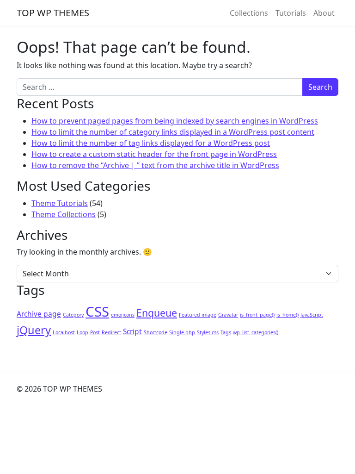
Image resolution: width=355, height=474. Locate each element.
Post (95, 332)
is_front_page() (257, 315)
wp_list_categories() (255, 332)
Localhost (64, 332)
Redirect (111, 332)
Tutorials (290, 13)
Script (132, 331)
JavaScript (311, 315)
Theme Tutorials (59, 203)
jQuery (34, 330)
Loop (82, 332)
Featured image (197, 315)
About (324, 13)
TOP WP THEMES (53, 12)
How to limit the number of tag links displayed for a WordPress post (150, 143)
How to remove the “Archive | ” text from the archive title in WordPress (155, 165)
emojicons (123, 315)
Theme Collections (63, 214)
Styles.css (208, 332)
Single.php (182, 332)
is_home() (287, 315)
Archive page (39, 314)
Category (73, 315)
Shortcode (155, 332)
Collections (249, 13)
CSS (97, 311)
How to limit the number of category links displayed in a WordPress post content (172, 132)
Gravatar (228, 315)
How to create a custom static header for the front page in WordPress (154, 154)
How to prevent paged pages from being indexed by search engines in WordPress (174, 121)
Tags (225, 332)
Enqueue (156, 312)
